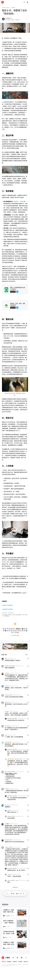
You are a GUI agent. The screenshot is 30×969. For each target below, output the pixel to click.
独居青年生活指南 (8, 609)
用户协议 (26, 961)
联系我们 (9, 961)
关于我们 (20, 961)
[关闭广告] (26, 644)
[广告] (15, 646)
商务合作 (15, 961)
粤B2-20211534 (7, 965)
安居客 (21, 201)
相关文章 (13, 291)
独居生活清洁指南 (8, 605)
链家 (17, 201)
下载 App (4, 961)
